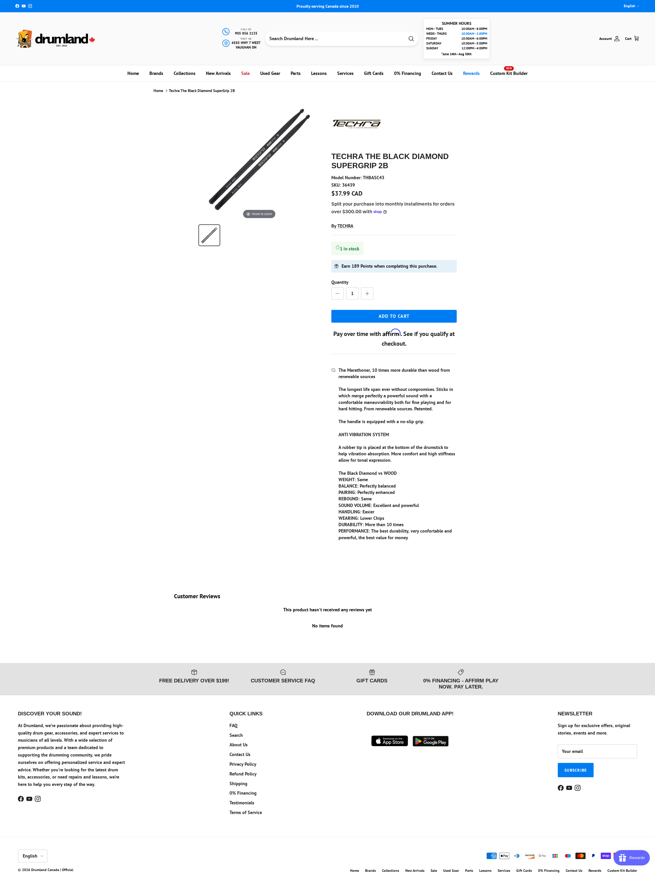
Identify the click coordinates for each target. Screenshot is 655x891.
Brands (156, 73)
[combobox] (335, 38)
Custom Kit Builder (509, 71)
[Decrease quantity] (337, 293)
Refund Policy (243, 774)
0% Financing (407, 73)
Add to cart (394, 316)
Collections (184, 73)
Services (345, 73)
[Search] (411, 38)
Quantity (339, 282)
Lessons (319, 73)
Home (133, 73)
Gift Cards (374, 73)
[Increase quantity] (367, 293)
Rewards (471, 73)
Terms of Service (246, 812)
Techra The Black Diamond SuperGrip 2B (202, 90)
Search (236, 735)
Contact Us (442, 73)
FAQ (233, 725)
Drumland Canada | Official (52, 869)
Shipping (238, 783)
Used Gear (270, 73)
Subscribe (575, 770)
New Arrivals (218, 73)
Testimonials (242, 803)
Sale (245, 73)
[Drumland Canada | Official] (56, 38)
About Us (239, 745)
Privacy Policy (243, 764)
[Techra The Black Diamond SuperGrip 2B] (209, 235)
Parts (296, 73)
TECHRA (345, 226)
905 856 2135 (246, 33)
